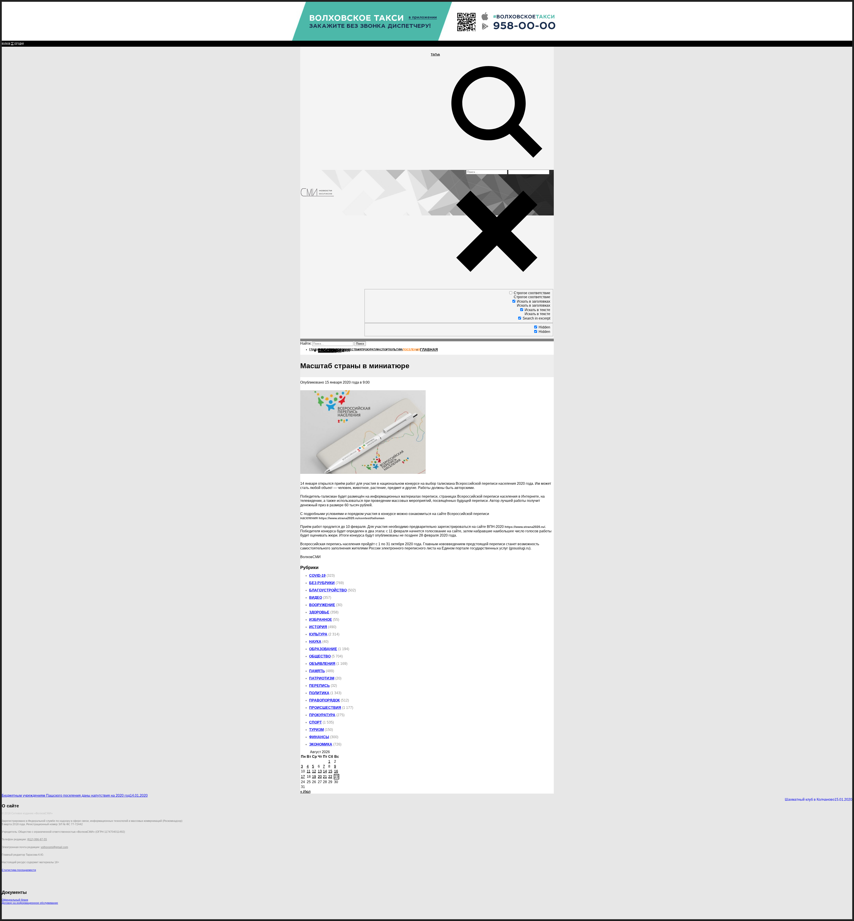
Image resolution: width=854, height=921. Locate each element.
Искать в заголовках (533, 301)
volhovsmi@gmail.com (54, 847)
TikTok (435, 54)
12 (314, 771)
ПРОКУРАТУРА (322, 715)
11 (308, 771)
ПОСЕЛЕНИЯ (329, 351)
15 (330, 771)
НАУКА (315, 641)
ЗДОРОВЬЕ (319, 612)
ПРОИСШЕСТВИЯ (325, 708)
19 (314, 776)
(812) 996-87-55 (37, 839)
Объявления (322, 664)
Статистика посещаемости (19, 870)
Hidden (544, 327)
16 (336, 771)
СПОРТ (315, 722)
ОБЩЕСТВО (320, 656)
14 (325, 771)
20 (320, 776)
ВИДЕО (315, 597)
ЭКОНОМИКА (320, 744)
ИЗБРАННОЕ (320, 619)
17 (303, 776)
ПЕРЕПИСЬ (319, 686)
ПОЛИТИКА (319, 693)
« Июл (305, 791)
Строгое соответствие (532, 293)
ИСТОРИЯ (318, 627)
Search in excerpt (536, 318)
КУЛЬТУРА (318, 634)
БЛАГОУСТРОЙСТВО (328, 590)
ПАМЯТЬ (317, 671)
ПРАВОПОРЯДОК (324, 700)
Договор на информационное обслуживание (30, 903)
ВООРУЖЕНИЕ (322, 605)
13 (320, 771)
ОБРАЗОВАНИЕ (323, 649)
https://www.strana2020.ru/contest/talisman (352, 518)
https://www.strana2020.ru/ (525, 527)
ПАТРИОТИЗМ (321, 678)
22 (330, 776)
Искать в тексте (537, 310)
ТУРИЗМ (316, 730)
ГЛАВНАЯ (429, 350)
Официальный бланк (15, 899)
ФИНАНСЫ (319, 737)
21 (325, 776)
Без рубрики (322, 583)
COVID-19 (317, 575)
